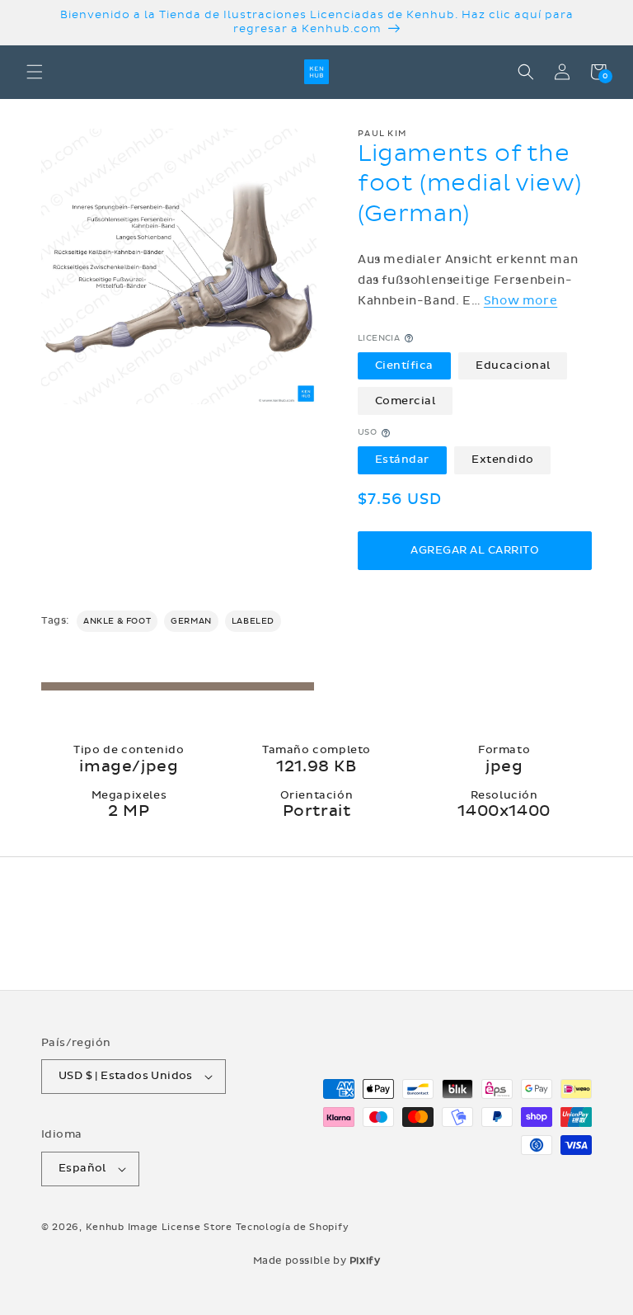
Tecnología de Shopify (292, 1227)
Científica (404, 365)
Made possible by (317, 1260)
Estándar (402, 459)
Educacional (513, 365)
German (191, 621)
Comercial (405, 401)
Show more (520, 301)
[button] (34, 72)
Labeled (253, 621)
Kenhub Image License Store (159, 1227)
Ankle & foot (117, 621)
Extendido (502, 459)
